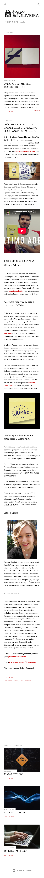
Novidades (27, 681)
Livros (21, 681)
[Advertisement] (22, 716)
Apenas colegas (14, 812)
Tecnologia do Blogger (24, 870)
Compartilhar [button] (9, 111)
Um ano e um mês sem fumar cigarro (17, 85)
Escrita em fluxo (15, 850)
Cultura (15, 681)
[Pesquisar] (38, 3)
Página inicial (11, 22)
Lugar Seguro (13, 774)
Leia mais (36, 111)
